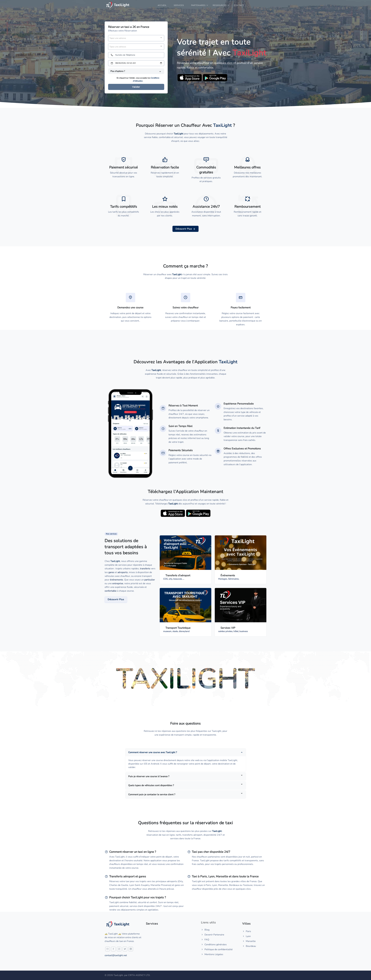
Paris (248, 931)
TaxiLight (115, 561)
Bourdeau (250, 946)
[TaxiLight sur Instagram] (119, 949)
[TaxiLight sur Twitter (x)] (125, 949)
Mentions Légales (213, 954)
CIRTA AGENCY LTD (139, 975)
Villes (246, 924)
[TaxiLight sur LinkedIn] (130, 949)
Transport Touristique (178, 628)
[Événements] (240, 552)
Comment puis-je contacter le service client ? (151, 794)
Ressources (220, 5)
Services (179, 5)
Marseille (250, 941)
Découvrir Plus (184, 228)
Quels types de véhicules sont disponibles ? (151, 785)
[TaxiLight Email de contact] (107, 949)
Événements (228, 575)
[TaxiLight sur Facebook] (113, 949)
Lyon (248, 936)
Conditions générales (215, 944)
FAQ (206, 939)
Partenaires (198, 5)
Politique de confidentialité (218, 949)
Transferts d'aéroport (178, 575)
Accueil (162, 5)
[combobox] (136, 38)
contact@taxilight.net (116, 955)
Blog (206, 929)
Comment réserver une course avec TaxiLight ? (152, 752)
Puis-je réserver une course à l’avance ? (148, 776)
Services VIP (228, 628)
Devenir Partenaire (214, 934)
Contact (239, 5)
